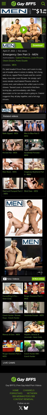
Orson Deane (9, 61)
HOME (16, 390)
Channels (28, 390)
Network (32, 393)
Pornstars (16, 393)
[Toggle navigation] (4, 3)
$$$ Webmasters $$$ (23, 396)
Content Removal (23, 399)
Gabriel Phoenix (23, 58)
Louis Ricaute (37, 58)
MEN (14, 65)
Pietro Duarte (22, 61)
